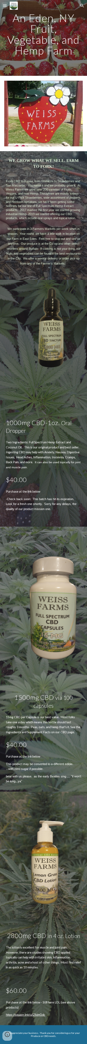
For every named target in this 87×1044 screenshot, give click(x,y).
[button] (5, 5)
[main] (43, 38)
